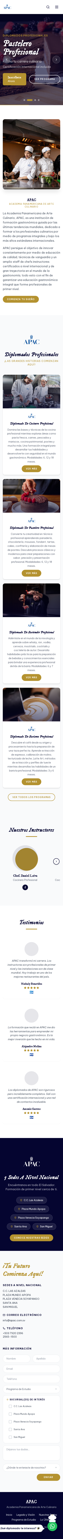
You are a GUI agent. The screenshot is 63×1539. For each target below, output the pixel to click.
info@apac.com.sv (14, 1320)
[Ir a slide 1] (24, 100)
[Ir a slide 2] (30, 100)
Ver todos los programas (31, 797)
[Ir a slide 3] (35, 100)
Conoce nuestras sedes (31, 1237)
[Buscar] (48, 7)
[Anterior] (6, 59)
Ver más (31, 468)
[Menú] (56, 7)
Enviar (48, 1477)
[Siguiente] (56, 59)
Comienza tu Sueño (21, 299)
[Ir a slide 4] (39, 100)
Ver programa (44, 79)
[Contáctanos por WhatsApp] (52, 1526)
